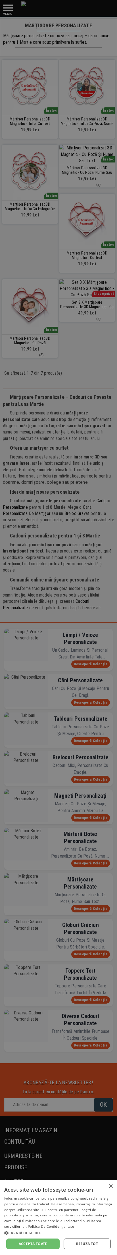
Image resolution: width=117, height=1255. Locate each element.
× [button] (110, 1186)
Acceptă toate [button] (33, 1243)
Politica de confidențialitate (51, 1226)
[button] (58, 1232)
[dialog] (58, 1217)
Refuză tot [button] (87, 1243)
